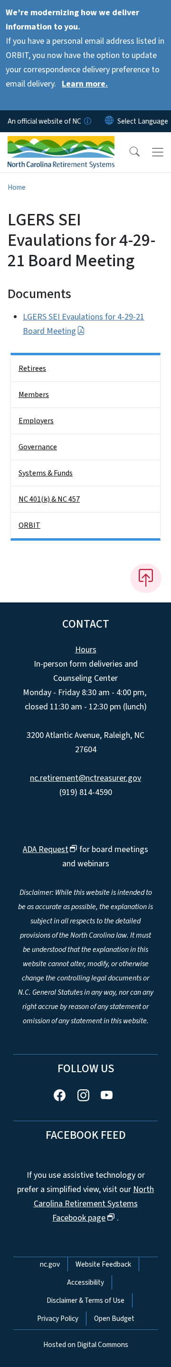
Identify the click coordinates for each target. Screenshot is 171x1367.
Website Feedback (103, 1264)
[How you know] (87, 121)
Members (34, 394)
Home (17, 187)
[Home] (61, 143)
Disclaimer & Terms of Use (85, 1300)
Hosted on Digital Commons (85, 1344)
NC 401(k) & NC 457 (49, 499)
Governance (38, 447)
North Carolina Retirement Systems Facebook (94, 1203)
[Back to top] (146, 578)
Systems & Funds (46, 473)
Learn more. (85, 84)
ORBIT (29, 525)
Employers (36, 421)
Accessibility (85, 1282)
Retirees (32, 368)
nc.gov (50, 1264)
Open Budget (114, 1318)
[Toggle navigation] (157, 152)
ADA (45, 849)
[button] (128, 152)
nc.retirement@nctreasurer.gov (85, 778)
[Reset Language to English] (109, 121)
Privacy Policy (57, 1318)
